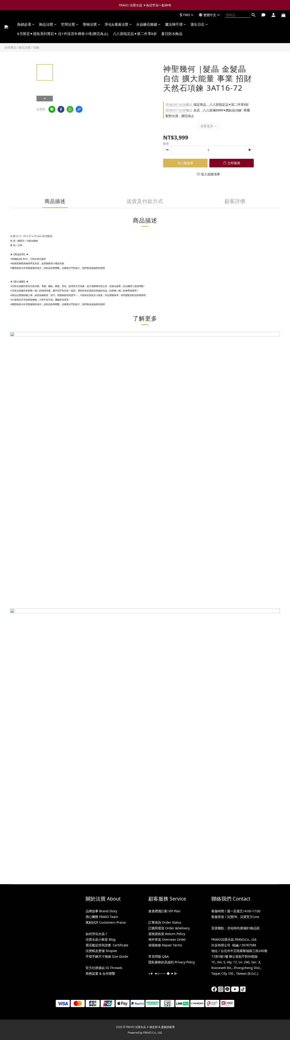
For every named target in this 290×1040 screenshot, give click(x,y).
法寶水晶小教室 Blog (101, 939)
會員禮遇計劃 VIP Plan (164, 911)
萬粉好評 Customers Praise (106, 922)
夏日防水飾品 (171, 33)
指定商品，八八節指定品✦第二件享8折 (207, 104)
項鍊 (36, 47)
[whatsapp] (70, 109)
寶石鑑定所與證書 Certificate (107, 945)
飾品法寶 (46, 24)
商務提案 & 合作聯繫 (100, 973)
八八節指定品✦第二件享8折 (135, 33)
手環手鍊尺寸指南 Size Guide (107, 956)
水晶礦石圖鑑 (146, 24)
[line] (51, 109)
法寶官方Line (249, 917)
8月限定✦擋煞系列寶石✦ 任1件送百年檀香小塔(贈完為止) (63, 33)
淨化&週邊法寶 (116, 24)
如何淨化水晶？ (97, 934)
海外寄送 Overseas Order (167, 939)
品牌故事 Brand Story (101, 911)
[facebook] (61, 109)
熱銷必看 (24, 24)
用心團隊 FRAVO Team (102, 917)
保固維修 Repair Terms (165, 945)
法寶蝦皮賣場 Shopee (101, 951)
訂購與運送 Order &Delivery (169, 928)
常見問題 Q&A (158, 956)
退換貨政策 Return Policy (166, 934)
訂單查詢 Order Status (164, 922)
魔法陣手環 (174, 24)
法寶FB (232, 917)
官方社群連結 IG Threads (104, 968)
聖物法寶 (90, 24)
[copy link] (79, 109)
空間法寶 (68, 24)
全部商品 (10, 47)
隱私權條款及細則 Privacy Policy (171, 962)
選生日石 (198, 24)
